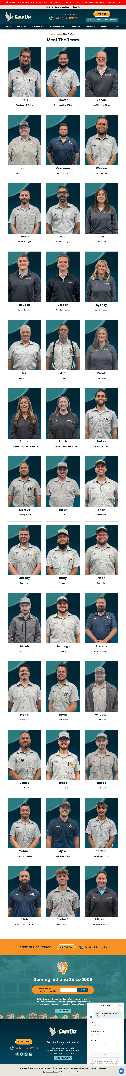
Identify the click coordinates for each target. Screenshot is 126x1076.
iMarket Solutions (52, 1072)
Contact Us (66, 947)
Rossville (66, 1004)
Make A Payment (110, 20)
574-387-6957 (65, 18)
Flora (85, 999)
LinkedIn (30, 1054)
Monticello (44, 1004)
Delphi (77, 999)
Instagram (22, 1054)
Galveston (50, 1001)
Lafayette (71, 1001)
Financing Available (94, 20)
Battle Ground (43, 999)
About (59, 34)
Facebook (17, 1054)
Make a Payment (63, 1058)
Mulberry (56, 1004)
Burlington (67, 999)
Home (52, 34)
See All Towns (63, 1011)
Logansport (83, 1001)
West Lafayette (79, 1004)
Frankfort (40, 1001)
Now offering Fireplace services (63, 7)
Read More (116, 2)
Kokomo (61, 1001)
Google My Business (26, 1054)
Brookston (56, 999)
